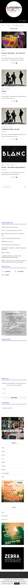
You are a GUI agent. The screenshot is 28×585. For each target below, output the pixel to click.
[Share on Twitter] (14, 63)
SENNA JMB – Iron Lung (7, 241)
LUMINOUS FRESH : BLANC (10, 129)
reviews (3, 455)
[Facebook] (19, 21)
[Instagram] (22, 21)
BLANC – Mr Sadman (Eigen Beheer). (13, 167)
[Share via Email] (16, 63)
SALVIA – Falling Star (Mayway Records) (11, 238)
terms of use (4, 519)
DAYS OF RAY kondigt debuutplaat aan (10, 244)
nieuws (3, 451)
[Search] (26, 21)
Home (2, 25)
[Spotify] (24, 21)
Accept (16, 583)
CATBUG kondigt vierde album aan (9, 227)
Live (2, 458)
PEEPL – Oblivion (5, 252)
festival (3, 462)
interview (3, 466)
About (2, 512)
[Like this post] (11, 63)
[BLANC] (14, 78)
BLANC (3, 91)
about (2, 476)
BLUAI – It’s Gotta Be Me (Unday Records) (11, 230)
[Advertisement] (14, 205)
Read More (23, 583)
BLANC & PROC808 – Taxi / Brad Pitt (13, 53)
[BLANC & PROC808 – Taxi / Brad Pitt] (14, 40)
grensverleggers (5, 473)
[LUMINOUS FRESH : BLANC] (14, 116)
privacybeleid (4, 515)
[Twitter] (20, 21)
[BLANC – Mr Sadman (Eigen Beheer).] (14, 154)
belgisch (3, 469)
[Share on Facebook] (13, 63)
